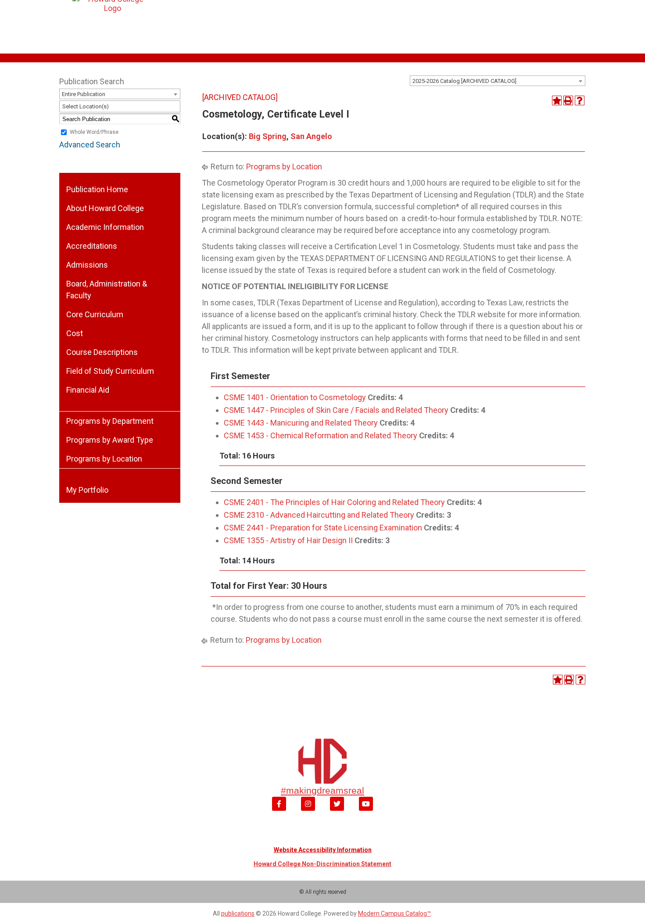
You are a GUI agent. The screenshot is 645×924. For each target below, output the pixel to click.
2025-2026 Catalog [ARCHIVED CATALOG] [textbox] (464, 81)
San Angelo (311, 136)
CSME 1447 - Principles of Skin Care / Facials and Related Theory (336, 410)
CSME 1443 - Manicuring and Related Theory (301, 422)
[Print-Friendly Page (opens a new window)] (568, 100)
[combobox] (497, 80)
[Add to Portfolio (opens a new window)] (557, 100)
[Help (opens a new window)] (579, 100)
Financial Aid (87, 389)
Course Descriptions (102, 352)
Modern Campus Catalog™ (394, 913)
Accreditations (91, 246)
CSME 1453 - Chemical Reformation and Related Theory (320, 435)
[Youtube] (366, 804)
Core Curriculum (94, 314)
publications (237, 913)
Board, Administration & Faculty (106, 289)
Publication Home (97, 189)
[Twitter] (337, 804)
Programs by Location (104, 458)
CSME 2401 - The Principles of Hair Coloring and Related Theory (334, 502)
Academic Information (105, 227)
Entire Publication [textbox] (83, 94)
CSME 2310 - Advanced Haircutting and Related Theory (319, 514)
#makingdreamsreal (322, 790)
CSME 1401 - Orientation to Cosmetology (295, 397)
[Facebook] (279, 804)
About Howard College (105, 208)
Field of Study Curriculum (110, 371)
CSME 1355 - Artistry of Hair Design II (288, 540)
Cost (74, 333)
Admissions (87, 264)
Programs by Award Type (109, 439)
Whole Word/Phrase (94, 132)
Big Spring (268, 136)
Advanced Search (89, 144)
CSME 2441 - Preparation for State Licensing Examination (323, 527)
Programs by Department (110, 421)
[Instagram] (308, 804)
